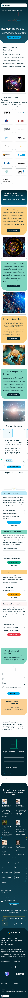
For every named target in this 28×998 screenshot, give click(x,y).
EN (2, 1)
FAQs (16, 938)
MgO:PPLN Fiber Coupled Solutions (7, 941)
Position (17, 877)
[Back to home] (6, 5)
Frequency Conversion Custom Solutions (11, 517)
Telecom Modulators (9, 555)
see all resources (14, 466)
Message (4, 882)
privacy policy (14, 767)
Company (6, 760)
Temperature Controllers (10, 621)
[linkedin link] (11, 967)
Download (13, 693)
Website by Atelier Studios (14, 995)
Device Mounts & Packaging (10, 627)
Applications (8, 10)
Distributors (17, 945)
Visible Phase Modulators (10, 548)
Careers (16, 943)
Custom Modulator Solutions (11, 558)
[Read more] (23, 461)
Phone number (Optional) (7, 872)
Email (4, 683)
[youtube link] (15, 967)
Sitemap (16, 983)
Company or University (6, 877)
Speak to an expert (13, 230)
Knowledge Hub (18, 940)
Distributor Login (22, 1)
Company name (6, 678)
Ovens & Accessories (8, 624)
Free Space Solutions (9, 510)
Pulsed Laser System (8, 590)
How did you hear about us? (6, 890)
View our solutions (14, 37)
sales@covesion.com (6, 961)
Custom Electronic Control (11, 630)
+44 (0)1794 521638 (18, 961)
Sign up (7, 772)
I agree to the (11, 767)
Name (4, 674)
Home (2, 10)
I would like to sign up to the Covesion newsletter (13, 688)
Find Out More (14, 525)
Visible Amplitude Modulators (11, 552)
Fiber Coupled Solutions (10, 513)
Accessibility (4, 983)
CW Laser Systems (8, 587)
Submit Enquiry (14, 904)
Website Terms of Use (19, 981)
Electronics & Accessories (7, 944)
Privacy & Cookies (5, 981)
